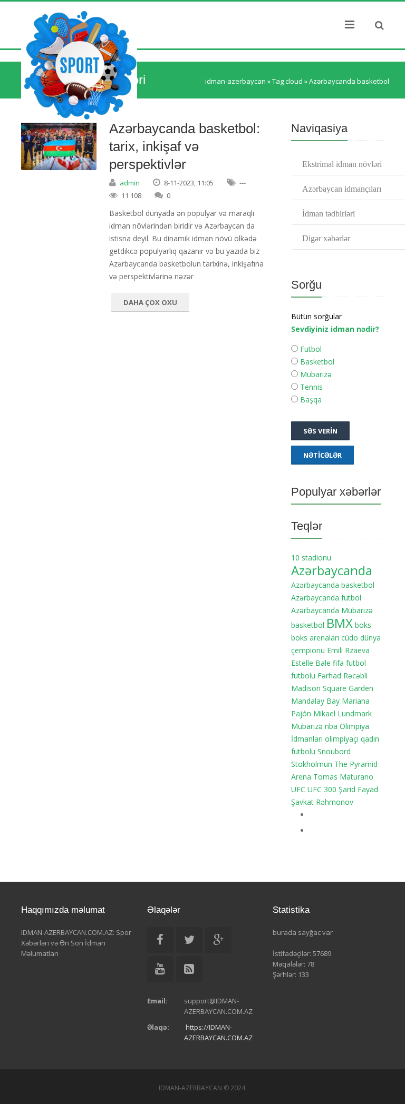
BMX (339, 623)
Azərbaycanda (331, 570)
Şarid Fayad (358, 789)
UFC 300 (321, 789)
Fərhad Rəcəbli (342, 676)
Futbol (310, 349)
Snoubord (334, 751)
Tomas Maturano (343, 777)
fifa (338, 663)
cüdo (349, 638)
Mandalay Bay (315, 701)
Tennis (310, 387)
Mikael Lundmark (342, 713)
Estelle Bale (311, 663)
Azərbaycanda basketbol (332, 585)
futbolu (303, 676)
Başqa (310, 400)
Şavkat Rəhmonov (322, 802)
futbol (356, 663)
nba (331, 726)
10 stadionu (311, 558)
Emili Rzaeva (348, 650)
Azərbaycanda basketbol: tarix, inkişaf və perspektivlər (184, 146)
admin (130, 183)
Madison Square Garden (332, 688)
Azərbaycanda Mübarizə (332, 610)
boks (363, 625)
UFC (298, 789)
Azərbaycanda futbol (326, 598)
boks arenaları (315, 638)
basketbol (307, 625)
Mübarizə (315, 374)
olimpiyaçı (342, 739)
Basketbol (316, 362)
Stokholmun (311, 764)
